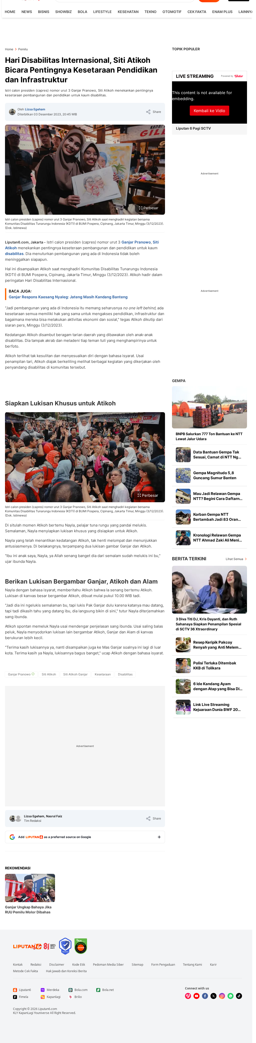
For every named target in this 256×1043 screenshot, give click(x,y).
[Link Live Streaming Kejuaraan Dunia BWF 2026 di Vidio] (183, 707)
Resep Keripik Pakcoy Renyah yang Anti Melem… (217, 645)
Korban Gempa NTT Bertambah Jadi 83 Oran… (217, 517)
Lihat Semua (234, 559)
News (27, 12)
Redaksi (35, 965)
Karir (213, 965)
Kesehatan (128, 12)
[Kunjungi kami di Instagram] (222, 996)
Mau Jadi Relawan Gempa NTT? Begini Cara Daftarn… (217, 496)
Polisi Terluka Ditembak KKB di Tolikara (214, 665)
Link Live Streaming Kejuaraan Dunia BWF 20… (217, 707)
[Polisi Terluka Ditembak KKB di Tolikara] (183, 665)
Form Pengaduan (163, 965)
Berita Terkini (189, 558)
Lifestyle (102, 12)
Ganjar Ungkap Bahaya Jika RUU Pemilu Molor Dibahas (28, 909)
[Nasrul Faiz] (18, 818)
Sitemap (137, 965)
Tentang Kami (192, 965)
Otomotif (172, 12)
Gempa (179, 380)
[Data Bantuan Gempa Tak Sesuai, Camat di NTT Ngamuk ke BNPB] (183, 454)
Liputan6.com (47, 1009)
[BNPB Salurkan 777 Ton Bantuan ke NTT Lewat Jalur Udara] (209, 407)
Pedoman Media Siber (108, 965)
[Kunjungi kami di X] (213, 996)
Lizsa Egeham (35, 109)
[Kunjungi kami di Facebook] (205, 996)
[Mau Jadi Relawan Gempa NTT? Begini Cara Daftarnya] (183, 496)
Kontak (17, 965)
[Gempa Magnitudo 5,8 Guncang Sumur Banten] (183, 475)
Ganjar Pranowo (136, 242)
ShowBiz (63, 12)
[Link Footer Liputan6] (34, 946)
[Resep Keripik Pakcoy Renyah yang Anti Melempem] (183, 644)
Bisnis (43, 12)
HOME (10, 12)
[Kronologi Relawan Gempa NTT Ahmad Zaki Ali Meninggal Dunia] (183, 537)
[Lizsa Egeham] (12, 112)
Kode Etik (78, 965)
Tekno (150, 12)
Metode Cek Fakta (25, 971)
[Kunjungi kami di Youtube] (197, 996)
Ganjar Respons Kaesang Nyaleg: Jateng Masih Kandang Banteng (68, 297)
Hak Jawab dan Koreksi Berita (66, 971)
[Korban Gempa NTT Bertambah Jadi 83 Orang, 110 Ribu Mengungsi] (183, 517)
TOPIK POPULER (186, 49)
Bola (82, 12)
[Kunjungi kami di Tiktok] (239, 996)
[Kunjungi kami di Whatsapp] (231, 996)
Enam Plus (222, 12)
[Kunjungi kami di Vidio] (188, 996)
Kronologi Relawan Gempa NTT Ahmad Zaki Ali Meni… (217, 538)
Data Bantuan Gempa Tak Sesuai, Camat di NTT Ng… (217, 454)
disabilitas (14, 253)
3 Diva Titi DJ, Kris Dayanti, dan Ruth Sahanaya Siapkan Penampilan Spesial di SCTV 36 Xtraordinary (208, 624)
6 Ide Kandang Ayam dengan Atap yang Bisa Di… (217, 686)
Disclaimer (56, 965)
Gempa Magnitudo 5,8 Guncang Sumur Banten (214, 475)
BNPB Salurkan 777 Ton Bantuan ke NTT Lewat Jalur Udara (209, 436)
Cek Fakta (197, 12)
